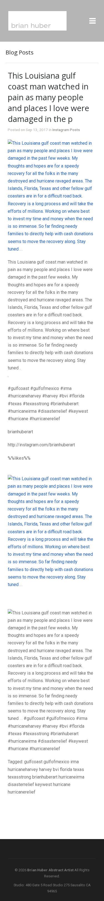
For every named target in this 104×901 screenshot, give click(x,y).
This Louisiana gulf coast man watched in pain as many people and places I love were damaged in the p (48, 97)
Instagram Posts (66, 129)
